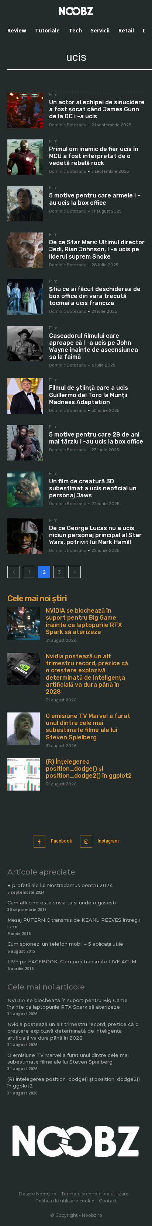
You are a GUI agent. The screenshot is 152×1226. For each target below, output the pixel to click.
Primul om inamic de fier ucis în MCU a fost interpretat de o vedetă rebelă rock (93, 156)
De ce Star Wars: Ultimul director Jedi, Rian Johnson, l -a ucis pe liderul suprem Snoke (97, 249)
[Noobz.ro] (76, 11)
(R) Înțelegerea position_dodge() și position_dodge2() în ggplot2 (89, 768)
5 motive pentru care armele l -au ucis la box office (94, 199)
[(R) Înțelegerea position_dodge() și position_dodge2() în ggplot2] (23, 774)
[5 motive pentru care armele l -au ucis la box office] (25, 203)
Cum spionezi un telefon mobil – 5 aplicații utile (65, 944)
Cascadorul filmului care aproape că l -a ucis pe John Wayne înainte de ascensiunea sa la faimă (93, 346)
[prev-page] (13, 572)
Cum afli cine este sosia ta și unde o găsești (61, 903)
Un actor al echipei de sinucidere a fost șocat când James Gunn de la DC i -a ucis (97, 109)
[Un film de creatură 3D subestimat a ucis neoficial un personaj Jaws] (25, 489)
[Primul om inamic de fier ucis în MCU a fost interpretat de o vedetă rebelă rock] (25, 157)
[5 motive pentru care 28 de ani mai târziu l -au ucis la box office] (25, 442)
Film (53, 94)
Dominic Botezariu (67, 125)
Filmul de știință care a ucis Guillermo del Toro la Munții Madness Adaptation (88, 394)
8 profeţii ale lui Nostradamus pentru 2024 (60, 885)
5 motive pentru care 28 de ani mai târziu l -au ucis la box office (96, 438)
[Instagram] (86, 842)
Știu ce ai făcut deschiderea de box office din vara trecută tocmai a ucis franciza (95, 296)
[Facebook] (40, 842)
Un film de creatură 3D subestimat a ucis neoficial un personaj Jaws (93, 488)
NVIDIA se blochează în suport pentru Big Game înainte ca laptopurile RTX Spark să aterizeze (84, 621)
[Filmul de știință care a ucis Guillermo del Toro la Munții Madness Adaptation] (25, 396)
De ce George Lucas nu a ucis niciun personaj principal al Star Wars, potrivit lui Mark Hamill (95, 535)
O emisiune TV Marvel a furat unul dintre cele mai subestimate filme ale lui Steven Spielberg (88, 726)
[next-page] (74, 572)
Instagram (108, 841)
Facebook (61, 841)
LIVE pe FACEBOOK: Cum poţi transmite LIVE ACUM (71, 961)
